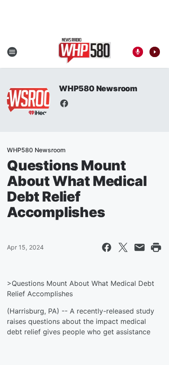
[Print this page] (156, 247)
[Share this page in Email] (139, 247)
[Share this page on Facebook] (107, 247)
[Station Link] (84, 52)
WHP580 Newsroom (98, 88)
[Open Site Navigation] (12, 52)
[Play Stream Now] (155, 52)
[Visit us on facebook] (64, 103)
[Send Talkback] (138, 52)
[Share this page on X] (123, 247)
